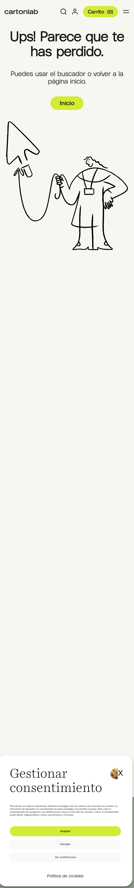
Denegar (65, 844)
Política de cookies (65, 875)
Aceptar (65, 831)
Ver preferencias (65, 857)
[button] (119, 768)
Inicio (67, 103)
